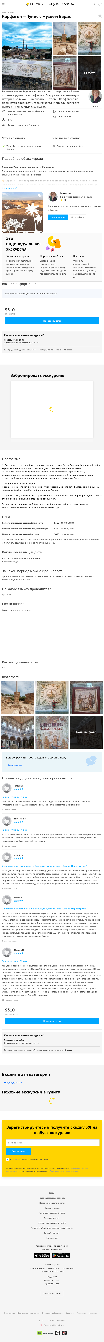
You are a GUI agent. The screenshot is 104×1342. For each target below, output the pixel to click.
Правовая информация (52, 1313)
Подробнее (77, 217)
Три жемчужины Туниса (14, 796)
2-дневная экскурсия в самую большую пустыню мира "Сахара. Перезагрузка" (44, 866)
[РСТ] (64, 1333)
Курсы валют (52, 1238)
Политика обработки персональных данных (52, 1228)
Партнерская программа (28, 1313)
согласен (16, 1159)
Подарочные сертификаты (52, 1203)
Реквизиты (81, 1313)
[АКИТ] (57, 1333)
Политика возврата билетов (52, 1213)
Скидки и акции (52, 1208)
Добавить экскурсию (52, 1293)
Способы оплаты (52, 1233)
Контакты (93, 1313)
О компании (9, 1313)
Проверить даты (52, 320)
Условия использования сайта (52, 1223)
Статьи (52, 1193)
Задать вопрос (58, 217)
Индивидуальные (13, 1082)
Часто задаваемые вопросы (52, 1198)
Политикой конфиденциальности (64, 1171)
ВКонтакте (48, 1280)
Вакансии (70, 1313)
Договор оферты (52, 1218)
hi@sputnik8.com (52, 1284)
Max (58, 1280)
